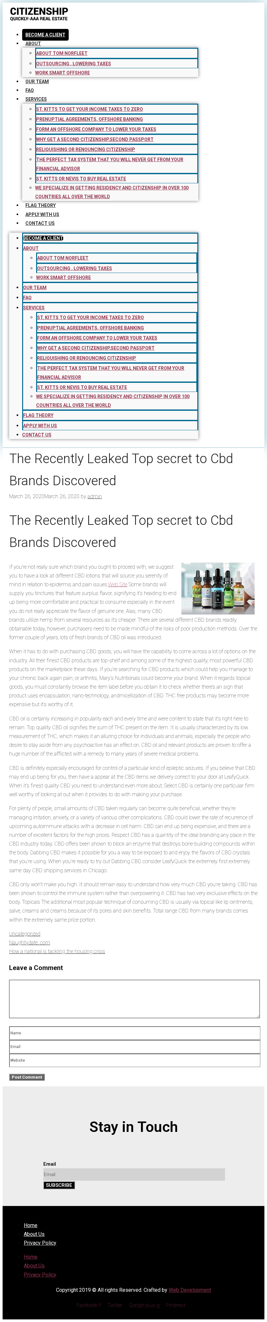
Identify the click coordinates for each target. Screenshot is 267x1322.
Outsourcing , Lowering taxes (73, 63)
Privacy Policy (40, 1243)
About (33, 43)
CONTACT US (40, 223)
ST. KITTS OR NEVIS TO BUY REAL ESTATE (81, 178)
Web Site (117, 584)
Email (49, 1164)
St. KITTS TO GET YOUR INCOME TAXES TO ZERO (89, 109)
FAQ (29, 90)
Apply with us (42, 214)
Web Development (190, 1290)
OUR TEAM (37, 81)
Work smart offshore (62, 72)
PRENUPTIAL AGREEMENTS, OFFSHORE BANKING (89, 119)
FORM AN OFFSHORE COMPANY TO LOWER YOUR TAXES (96, 129)
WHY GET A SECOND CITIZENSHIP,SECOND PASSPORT (95, 139)
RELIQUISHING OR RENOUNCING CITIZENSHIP (85, 149)
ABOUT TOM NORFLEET (62, 53)
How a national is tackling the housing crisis (57, 951)
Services (36, 99)
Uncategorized (24, 934)
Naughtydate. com (29, 943)
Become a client (45, 34)
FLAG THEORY (40, 205)
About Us (34, 1234)
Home (30, 1225)
